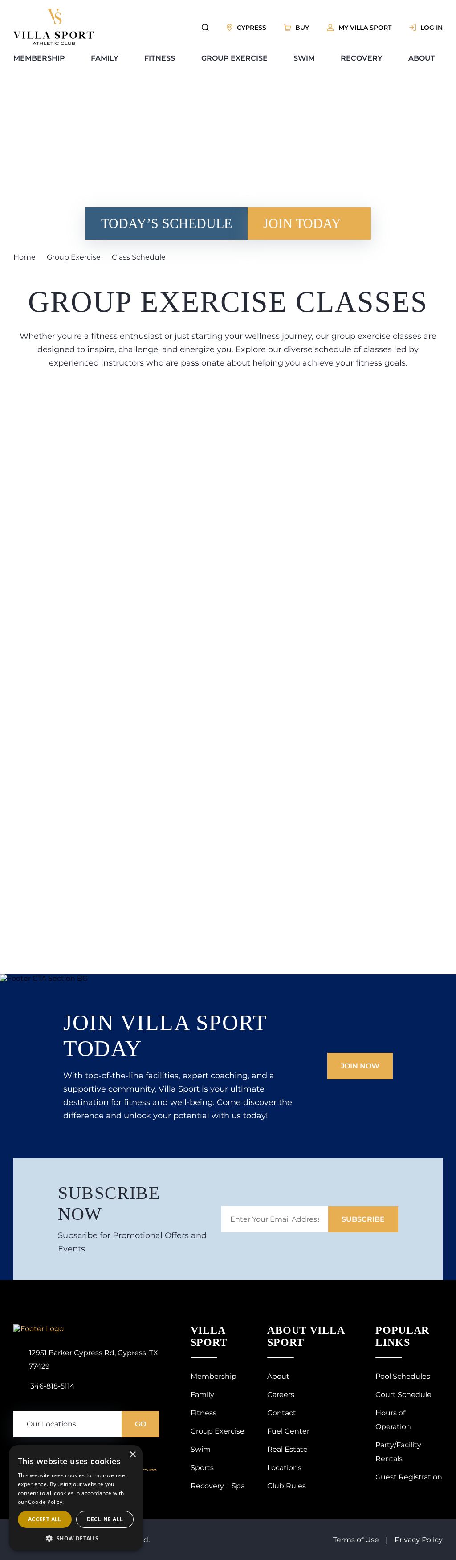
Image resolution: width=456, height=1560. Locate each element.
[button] (76, 1538)
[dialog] (75, 1498)
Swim (304, 58)
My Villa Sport (364, 28)
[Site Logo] (53, 42)
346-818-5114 (52, 1331)
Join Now (360, 1048)
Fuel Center (288, 1363)
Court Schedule (372, 1327)
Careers (280, 1327)
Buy (302, 28)
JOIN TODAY (269, 223)
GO (140, 1369)
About (421, 58)
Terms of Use (356, 1472)
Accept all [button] (44, 1519)
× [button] (132, 1454)
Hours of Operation (377, 1345)
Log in (431, 28)
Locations (284, 1400)
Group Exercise (234, 58)
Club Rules (286, 1418)
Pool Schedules (371, 1308)
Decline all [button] (105, 1519)
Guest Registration (377, 1381)
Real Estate (287, 1381)
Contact (281, 1345)
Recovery (362, 58)
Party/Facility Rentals (381, 1363)
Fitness (159, 58)
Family (104, 58)
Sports (202, 1400)
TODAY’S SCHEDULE (180, 223)
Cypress (251, 28)
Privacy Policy (419, 1472)
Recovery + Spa (218, 1418)
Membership (39, 58)
